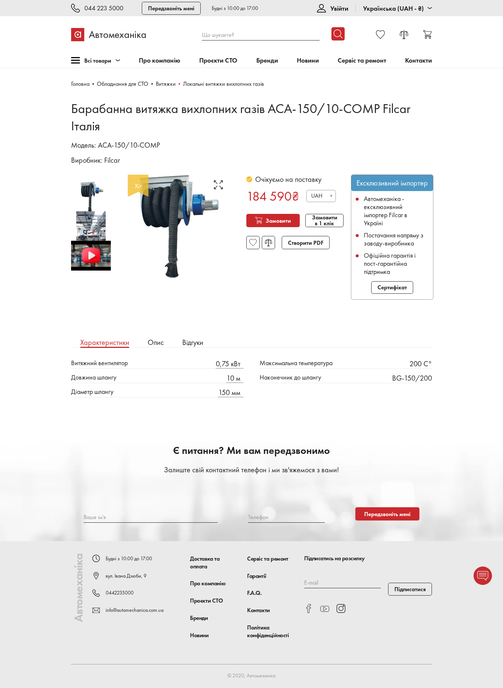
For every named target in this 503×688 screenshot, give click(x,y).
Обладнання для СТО (122, 84)
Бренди (267, 60)
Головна (80, 84)
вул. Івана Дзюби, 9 (126, 575)
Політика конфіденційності (268, 631)
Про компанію (159, 60)
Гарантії (256, 576)
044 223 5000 (103, 8)
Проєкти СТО (218, 60)
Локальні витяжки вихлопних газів (223, 84)
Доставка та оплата (205, 562)
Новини (308, 60)
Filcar (112, 160)
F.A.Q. (254, 593)
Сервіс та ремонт (362, 60)
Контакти (418, 60)
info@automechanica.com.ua (134, 610)
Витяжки (166, 84)
